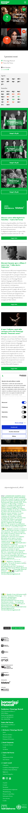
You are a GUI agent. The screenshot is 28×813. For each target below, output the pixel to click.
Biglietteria (5, 772)
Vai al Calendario (6, 67)
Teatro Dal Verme (8, 63)
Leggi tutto (14, 238)
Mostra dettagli (19, 422)
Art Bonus (5, 749)
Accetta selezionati (14, 431)
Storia (4, 732)
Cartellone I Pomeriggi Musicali (11, 767)
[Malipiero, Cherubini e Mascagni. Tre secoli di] (14, 577)
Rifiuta (14, 436)
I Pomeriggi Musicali (9, 60)
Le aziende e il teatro (8, 745)
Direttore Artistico (7, 734)
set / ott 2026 (4, 69)
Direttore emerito (7, 737)
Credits (4, 800)
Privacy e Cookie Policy (8, 794)
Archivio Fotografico (8, 774)
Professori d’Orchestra (8, 739)
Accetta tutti (14, 427)
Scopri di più (14, 133)
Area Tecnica (6, 759)
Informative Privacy (8, 796)
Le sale (4, 747)
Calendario (5, 765)
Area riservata (6, 798)
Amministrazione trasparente (10, 789)
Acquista (5, 783)
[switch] (24, 407)
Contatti (5, 785)
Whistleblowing (7, 792)
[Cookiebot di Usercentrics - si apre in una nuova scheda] (19, 376)
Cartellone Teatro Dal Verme (10, 769)
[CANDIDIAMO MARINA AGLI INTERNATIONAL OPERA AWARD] (14, 511)
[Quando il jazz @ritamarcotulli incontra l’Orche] (14, 610)
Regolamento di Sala (8, 757)
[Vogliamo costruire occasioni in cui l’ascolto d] (14, 544)
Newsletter (5, 787)
